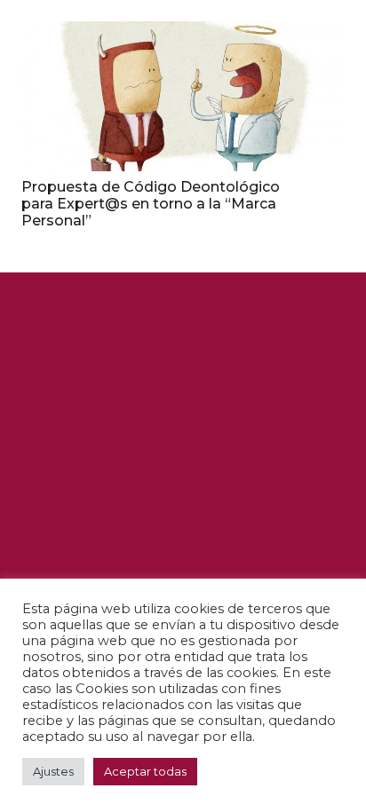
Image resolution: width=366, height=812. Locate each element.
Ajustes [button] (53, 771)
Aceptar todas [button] (145, 771)
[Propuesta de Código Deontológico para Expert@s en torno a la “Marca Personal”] (183, 96)
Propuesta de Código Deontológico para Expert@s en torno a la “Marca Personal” (150, 203)
